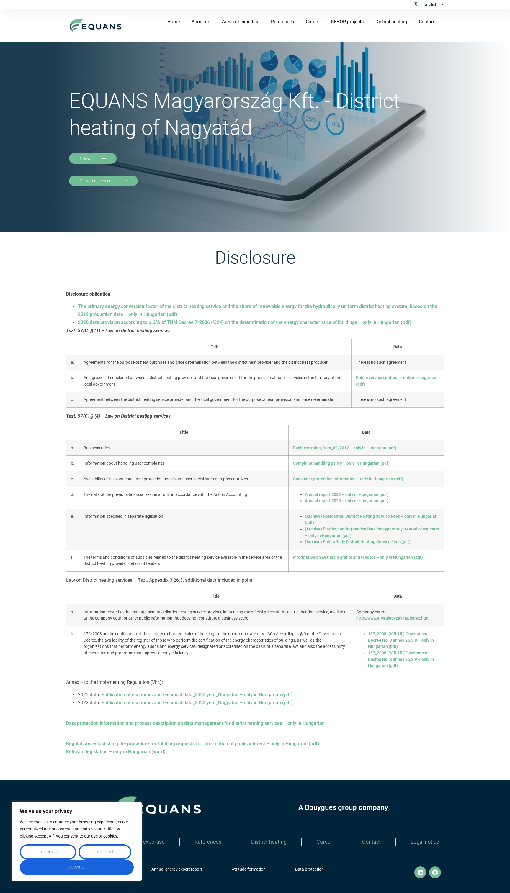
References (282, 21)
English (430, 4)
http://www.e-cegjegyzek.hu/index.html (393, 618)
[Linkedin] (420, 872)
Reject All (105, 852)
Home (173, 21)
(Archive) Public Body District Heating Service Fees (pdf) (358, 541)
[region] (77, 841)
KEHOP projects (347, 21)
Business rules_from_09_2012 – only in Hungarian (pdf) (344, 447)
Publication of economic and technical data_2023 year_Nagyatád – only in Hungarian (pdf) (196, 694)
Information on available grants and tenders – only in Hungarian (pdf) (358, 557)
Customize (48, 852)
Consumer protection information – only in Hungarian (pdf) (348, 478)
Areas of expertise (240, 21)
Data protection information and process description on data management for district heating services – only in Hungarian (195, 723)
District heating (391, 21)
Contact (427, 21)
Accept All (76, 867)
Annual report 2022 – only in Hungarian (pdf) (346, 494)
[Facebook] (435, 872)
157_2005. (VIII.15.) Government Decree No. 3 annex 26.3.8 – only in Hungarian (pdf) (401, 640)
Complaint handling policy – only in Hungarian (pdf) (341, 463)
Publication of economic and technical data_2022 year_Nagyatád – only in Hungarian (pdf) (196, 702)
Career (312, 21)
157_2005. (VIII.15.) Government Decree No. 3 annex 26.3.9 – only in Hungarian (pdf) (401, 659)
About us (201, 21)
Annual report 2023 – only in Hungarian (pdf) (346, 500)
